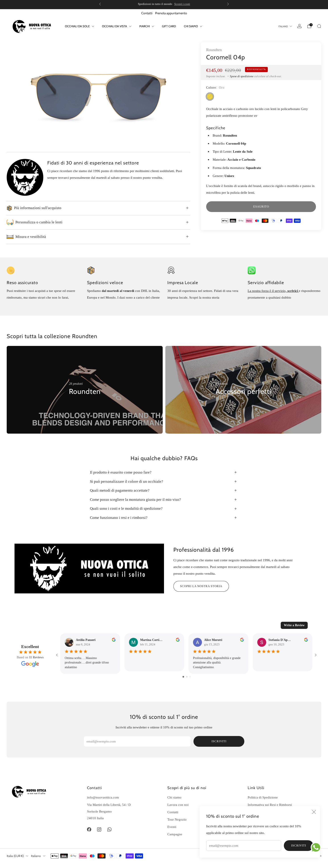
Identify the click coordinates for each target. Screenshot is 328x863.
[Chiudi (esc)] (314, 812)
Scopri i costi (182, 4)
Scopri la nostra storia (201, 586)
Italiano (283, 26)
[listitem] (164, 4)
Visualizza (76, 405)
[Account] (299, 26)
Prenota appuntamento (171, 13)
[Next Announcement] (228, 4)
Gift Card (169, 26)
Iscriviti (298, 845)
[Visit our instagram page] (99, 829)
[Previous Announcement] (100, 4)
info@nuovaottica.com (103, 797)
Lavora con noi (178, 805)
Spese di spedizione (241, 76)
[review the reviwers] (114, 640)
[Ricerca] (319, 26)
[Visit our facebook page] (89, 829)
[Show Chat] (317, 847)
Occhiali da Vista (114, 26)
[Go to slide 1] (183, 677)
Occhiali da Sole (77, 26)
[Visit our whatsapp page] (109, 829)
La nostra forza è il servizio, (267, 291)
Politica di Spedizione (263, 797)
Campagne (174, 834)
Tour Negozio (177, 819)
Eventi (171, 827)
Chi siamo (174, 797)
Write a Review (294, 625)
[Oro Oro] (210, 97)
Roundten (214, 50)
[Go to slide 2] (186, 676)
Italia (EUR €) (15, 856)
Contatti (146, 13)
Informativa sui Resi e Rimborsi (270, 805)
